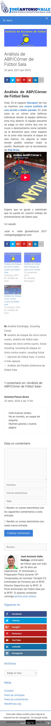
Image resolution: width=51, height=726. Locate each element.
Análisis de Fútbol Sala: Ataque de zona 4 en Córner (32, 267)
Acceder (9, 690)
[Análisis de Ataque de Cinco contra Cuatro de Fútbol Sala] (12, 257)
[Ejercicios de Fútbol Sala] (25, 6)
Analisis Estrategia (18, 326)
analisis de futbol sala (25, 339)
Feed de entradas (14, 695)
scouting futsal (35, 352)
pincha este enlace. (26, 596)
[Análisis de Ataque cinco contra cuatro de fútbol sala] (12, 290)
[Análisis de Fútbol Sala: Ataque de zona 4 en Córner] (32, 257)
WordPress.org (12, 703)
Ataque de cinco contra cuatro (21, 343)
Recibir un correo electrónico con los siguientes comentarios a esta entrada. (24, 511)
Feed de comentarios (16, 699)
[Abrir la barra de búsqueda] (47, 18)
